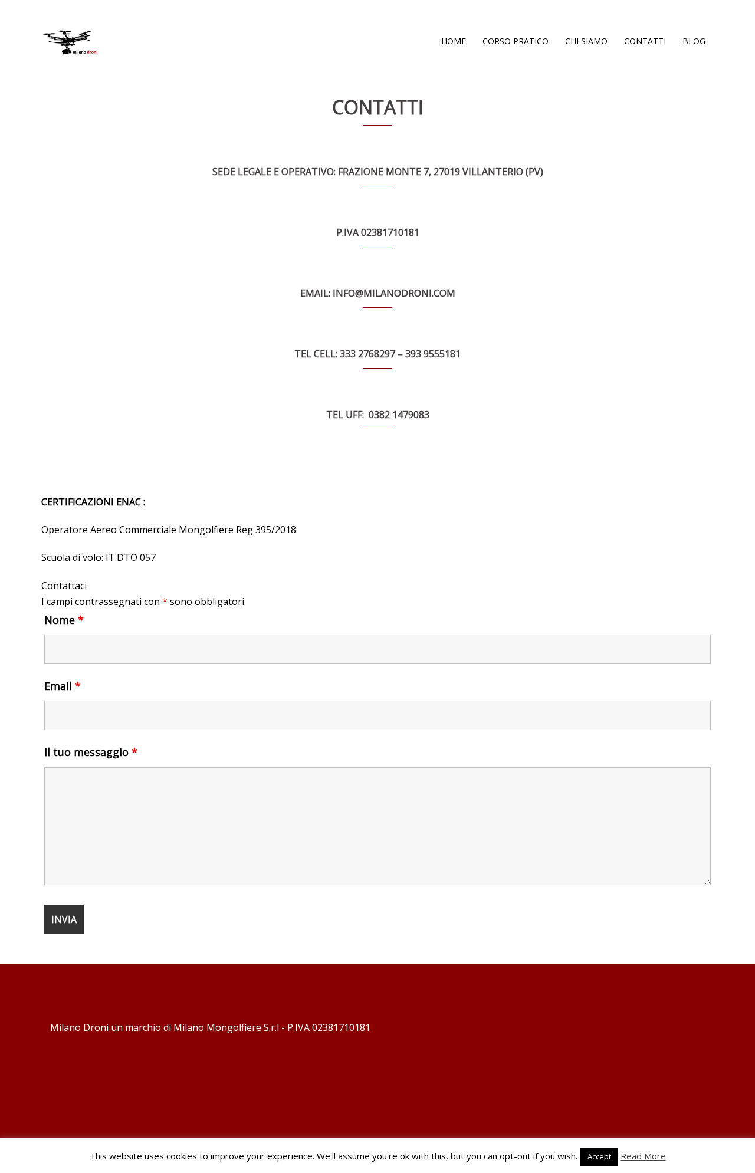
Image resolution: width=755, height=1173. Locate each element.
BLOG (693, 41)
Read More (643, 1156)
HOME (453, 41)
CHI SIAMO (586, 41)
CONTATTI (645, 41)
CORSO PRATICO (515, 41)
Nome (64, 620)
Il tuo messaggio (90, 752)
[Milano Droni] (70, 40)
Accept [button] (599, 1156)
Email (62, 686)
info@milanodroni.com (394, 293)
